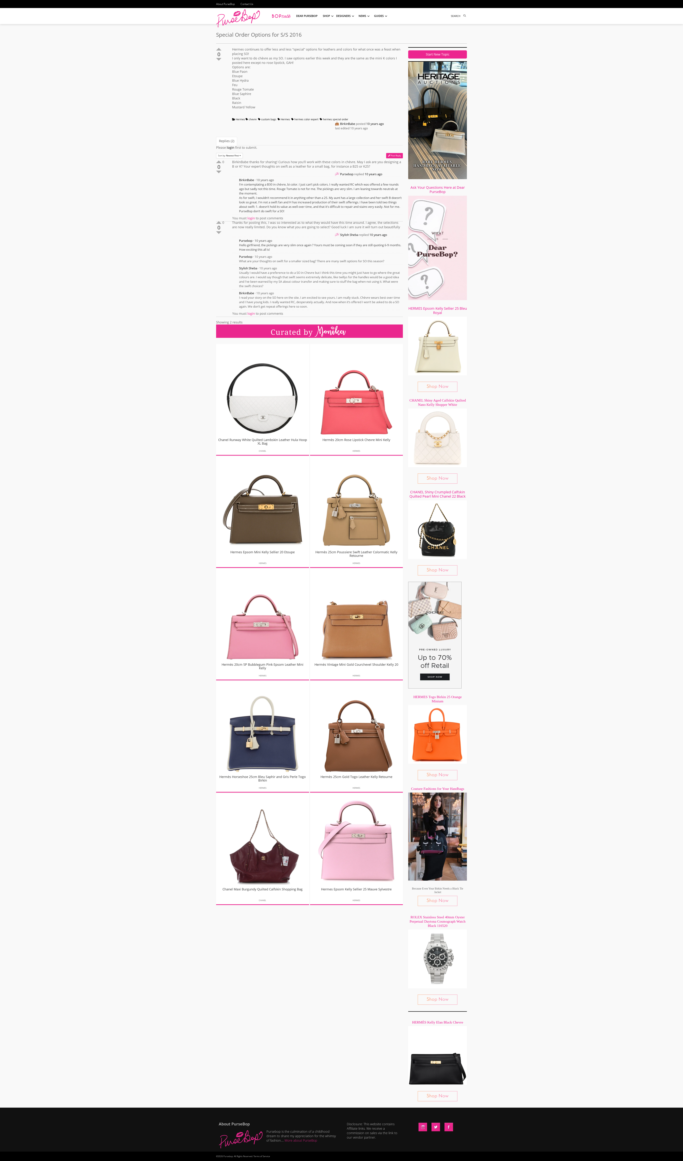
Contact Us (246, 4)
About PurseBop (225, 4)
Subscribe (402, 1154)
